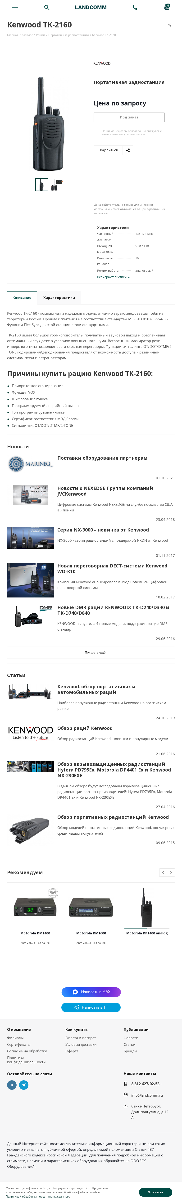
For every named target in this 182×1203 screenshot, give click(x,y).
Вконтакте (12, 1085)
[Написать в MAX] (91, 991)
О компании (19, 1029)
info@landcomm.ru (147, 1095)
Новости (131, 1037)
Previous (163, 873)
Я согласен (155, 1192)
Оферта (71, 1051)
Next (171, 873)
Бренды (130, 1051)
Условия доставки (81, 1044)
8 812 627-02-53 (145, 1083)
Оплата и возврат (80, 1037)
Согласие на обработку (27, 1051)
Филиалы (15, 1037)
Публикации (136, 1029)
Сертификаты (19, 1044)
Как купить (76, 1029)
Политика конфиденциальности (26, 1059)
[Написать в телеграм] (91, 1010)
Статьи (130, 1044)
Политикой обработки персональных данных (37, 1196)
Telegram (23, 1085)
